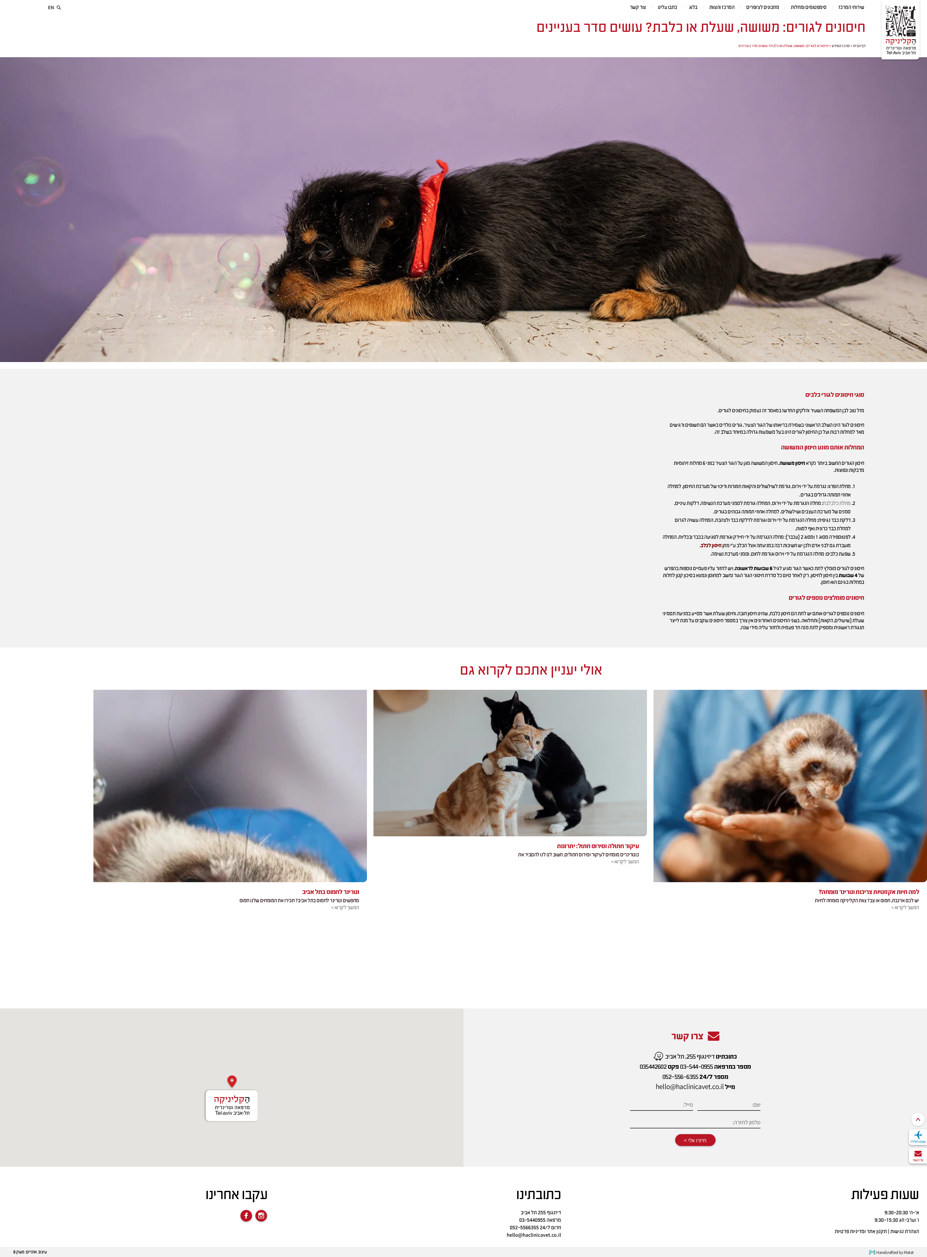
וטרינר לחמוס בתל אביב (330, 892)
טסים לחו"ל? (917, 1142)
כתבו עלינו (667, 7)
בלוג (693, 7)
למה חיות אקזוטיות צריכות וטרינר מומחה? (869, 892)
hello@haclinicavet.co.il (690, 1086)
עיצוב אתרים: (36, 1252)
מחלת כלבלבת (837, 503)
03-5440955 (532, 1220)
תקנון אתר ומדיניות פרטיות (861, 1232)
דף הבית (859, 46)
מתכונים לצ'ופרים (762, 7)
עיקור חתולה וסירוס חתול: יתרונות (598, 846)
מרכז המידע (841, 46)
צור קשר (638, 7)
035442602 (653, 1067)
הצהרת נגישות (904, 1232)
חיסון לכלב (711, 546)
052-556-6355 (680, 1077)
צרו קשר (918, 1160)
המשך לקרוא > (905, 908)
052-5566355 (524, 1228)
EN (51, 7)
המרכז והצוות (721, 7)
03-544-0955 (696, 1067)
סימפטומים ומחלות (808, 7)
